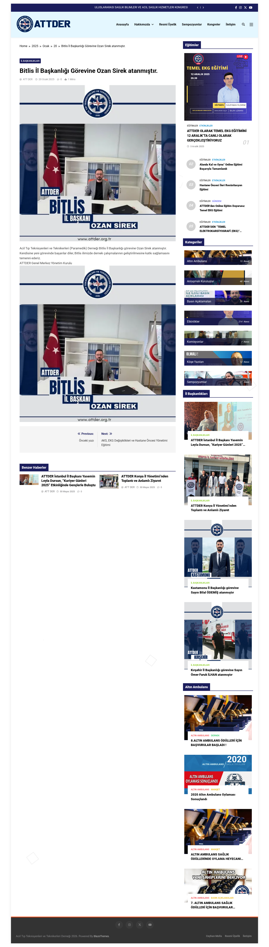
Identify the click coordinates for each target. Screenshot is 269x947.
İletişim (231, 24)
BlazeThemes (101, 936)
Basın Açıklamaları (222, 898)
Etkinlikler (206, 125)
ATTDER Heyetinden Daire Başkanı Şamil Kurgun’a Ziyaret (153, 7)
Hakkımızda (142, 24)
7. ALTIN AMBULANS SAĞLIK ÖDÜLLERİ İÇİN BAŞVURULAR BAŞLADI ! (212, 907)
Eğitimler (192, 125)
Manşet (215, 789)
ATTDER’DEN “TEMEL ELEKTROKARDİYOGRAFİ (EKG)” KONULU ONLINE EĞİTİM (220, 231)
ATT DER (28, 79)
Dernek (215, 735)
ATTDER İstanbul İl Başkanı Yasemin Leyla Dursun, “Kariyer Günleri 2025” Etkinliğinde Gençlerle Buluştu (68, 481)
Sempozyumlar (192, 24)
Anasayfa (122, 24)
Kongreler (213, 24)
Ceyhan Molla (214, 936)
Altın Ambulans (200, 735)
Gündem (216, 201)
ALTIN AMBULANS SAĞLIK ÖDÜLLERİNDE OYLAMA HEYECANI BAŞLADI (216, 859)
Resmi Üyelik (167, 24)
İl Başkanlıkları (30, 61)
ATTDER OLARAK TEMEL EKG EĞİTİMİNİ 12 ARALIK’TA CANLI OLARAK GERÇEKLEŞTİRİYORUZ (216, 135)
